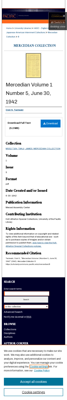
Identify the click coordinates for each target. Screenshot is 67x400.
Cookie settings (39, 366)
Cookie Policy (42, 370)
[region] (33, 372)
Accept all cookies (33, 381)
